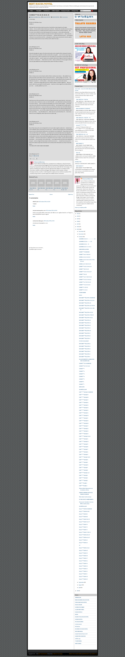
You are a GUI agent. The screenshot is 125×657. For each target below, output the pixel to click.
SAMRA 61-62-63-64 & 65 (84, 257)
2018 (78, 221)
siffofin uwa (77, 638)
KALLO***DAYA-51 (83, 574)
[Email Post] (30, 158)
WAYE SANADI (78, 643)
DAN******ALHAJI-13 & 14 (84, 457)
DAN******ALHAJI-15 (83, 454)
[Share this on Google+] (36, 156)
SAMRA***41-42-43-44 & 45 (39, 15)
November (81, 234)
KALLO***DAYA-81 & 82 (84, 511)
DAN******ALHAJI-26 (83, 428)
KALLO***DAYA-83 (83, 514)
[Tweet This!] (34, 156)
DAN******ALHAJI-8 (83, 470)
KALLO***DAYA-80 (83, 516)
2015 (78, 229)
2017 (78, 224)
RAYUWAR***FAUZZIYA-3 (84, 351)
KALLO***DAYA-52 (83, 571)
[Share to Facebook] (36, 158)
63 (79, 545)
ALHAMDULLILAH (83, 389)
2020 (78, 216)
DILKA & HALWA (78, 604)
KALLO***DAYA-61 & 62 (84, 548)
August (80, 585)
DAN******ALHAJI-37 (83, 400)
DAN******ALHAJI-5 (83, 475)
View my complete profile (81, 207)
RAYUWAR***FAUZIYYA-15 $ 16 (86, 317)
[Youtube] (88, 17)
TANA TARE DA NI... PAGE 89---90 (83, 117)
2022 (78, 213)
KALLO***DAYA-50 (83, 576)
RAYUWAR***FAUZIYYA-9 (84, 333)
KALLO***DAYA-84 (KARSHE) (85, 509)
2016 (78, 226)
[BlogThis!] (34, 158)
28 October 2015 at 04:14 (51, 210)
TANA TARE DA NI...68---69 (82, 134)
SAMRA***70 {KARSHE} (84, 252)
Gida (31, 10)
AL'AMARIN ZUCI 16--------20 (85, 241)
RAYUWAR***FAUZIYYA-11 (84, 328)
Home (51, 194)
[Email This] (32, 158)
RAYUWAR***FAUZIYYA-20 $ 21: (86, 312)
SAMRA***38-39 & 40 (84, 269)
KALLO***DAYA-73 (83, 529)
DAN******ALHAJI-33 (83, 410)
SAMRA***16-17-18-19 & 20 (85, 282)
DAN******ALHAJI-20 (83, 441)
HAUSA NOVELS (56, 17)
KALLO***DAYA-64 (83, 542)
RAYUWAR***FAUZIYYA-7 (84, 338)
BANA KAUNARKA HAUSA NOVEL (82, 600)
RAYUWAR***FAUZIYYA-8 (84, 335)
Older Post (70, 194)
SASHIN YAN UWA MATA (80, 636)
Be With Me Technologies (57, 653)
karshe (80, 295)
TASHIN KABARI (82, 292)
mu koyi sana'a (78, 624)
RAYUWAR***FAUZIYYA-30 (85, 303)
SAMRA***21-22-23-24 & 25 (85, 279)
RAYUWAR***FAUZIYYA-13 (85, 322)
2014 (78, 590)
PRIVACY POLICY (72, 653)
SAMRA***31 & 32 (83, 274)
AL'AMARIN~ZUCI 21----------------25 (87, 239)
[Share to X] (35, 158)
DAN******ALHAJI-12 (83, 459)
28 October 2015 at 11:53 (49, 220)
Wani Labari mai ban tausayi (85, 496)
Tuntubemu (47, 10)
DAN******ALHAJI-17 (83, 449)
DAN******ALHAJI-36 (83, 402)
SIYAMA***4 (81, 376)
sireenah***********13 (81, 125)
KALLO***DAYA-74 (83, 524)
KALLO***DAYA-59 (83, 553)
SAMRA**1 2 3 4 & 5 (83, 290)
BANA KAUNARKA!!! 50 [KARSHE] (83, 108)
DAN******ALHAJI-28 (83, 423)
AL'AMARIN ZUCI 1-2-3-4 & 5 (85, 246)
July (79, 587)
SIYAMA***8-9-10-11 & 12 (84, 366)
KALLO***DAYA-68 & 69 (84, 534)
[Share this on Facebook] (33, 156)
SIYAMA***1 (81, 384)
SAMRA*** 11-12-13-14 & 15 (84, 284)
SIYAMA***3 (81, 379)
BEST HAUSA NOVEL (41, 3)
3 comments (65, 17)
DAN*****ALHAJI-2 (83, 485)
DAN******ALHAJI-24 (83, 433)
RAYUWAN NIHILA (79, 631)
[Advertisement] (45, 254)
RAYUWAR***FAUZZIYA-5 (84, 346)
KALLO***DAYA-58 (83, 555)
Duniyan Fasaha (65, 10)
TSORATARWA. (78, 641)
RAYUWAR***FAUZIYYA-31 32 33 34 (86, 300)
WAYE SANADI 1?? (79, 166)
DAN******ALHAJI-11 (83, 462)
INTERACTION (78, 161)
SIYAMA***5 (81, 374)
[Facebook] (81, 17)
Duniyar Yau (75, 10)
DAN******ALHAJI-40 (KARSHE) (86, 392)
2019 (78, 218)
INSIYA (76, 614)
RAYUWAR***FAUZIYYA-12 (85, 325)
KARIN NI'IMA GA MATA (84, 249)
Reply (34, 206)
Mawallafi (38, 10)
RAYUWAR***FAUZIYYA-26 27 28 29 (87, 305)
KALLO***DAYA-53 (83, 568)
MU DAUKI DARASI (79, 621)
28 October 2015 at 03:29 (44, 201)
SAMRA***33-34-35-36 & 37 (85, 271)
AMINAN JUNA (78, 597)
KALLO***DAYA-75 (83, 527)
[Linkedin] (83, 17)
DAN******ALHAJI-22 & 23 (84, 436)
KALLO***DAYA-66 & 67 (84, 537)
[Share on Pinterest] (38, 156)
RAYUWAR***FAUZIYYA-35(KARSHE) (87, 297)
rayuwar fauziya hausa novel (81, 633)
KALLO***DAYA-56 (83, 561)
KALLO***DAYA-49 (83, 579)
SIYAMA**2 (81, 381)
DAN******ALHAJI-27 (83, 426)
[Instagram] (85, 17)
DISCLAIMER (78, 653)
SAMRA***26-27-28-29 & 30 (85, 277)
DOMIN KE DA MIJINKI (79, 607)
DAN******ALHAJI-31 (83, 418)
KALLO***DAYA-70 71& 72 (84, 532)
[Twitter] (79, 17)
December (81, 231)
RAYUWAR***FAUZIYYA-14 (85, 320)
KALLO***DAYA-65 (83, 540)
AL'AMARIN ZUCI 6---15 (84, 244)
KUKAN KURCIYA (78, 619)
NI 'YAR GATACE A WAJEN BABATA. (86, 499)
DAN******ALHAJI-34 (83, 407)
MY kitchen (77, 626)
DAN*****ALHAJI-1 (83, 483)
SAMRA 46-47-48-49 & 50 (85, 264)
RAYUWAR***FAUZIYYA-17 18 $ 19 (86, 315)
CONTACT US (94, 653)
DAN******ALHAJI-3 (83, 480)
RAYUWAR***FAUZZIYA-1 (84, 356)
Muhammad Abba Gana (87, 179)
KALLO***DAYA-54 (83, 566)
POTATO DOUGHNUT (84, 341)
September (81, 582)
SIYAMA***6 (81, 371)
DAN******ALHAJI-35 (83, 405)
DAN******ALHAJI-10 (83, 465)
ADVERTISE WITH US (86, 653)
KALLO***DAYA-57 (83, 558)
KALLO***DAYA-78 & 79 (84, 519)
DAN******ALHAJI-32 (83, 413)
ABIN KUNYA (81, 387)
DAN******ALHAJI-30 (83, 415)
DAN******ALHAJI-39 (83, 394)
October (80, 236)
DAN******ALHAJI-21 (83, 439)
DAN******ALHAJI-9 (83, 467)
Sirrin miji (78, 152)
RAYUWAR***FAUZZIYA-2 (84, 354)
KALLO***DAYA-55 (83, 563)
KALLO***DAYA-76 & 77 (84, 522)
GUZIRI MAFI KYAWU (79, 609)
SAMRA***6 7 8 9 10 (83, 287)
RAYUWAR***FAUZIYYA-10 (85, 330)
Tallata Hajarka (55, 10)
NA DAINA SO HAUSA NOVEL (81, 629)
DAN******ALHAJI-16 (83, 452)
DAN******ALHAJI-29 (83, 420)
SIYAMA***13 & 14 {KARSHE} (85, 363)
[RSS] (92, 17)
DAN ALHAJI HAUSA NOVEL (81, 602)
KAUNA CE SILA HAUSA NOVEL (82, 616)
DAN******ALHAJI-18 (83, 446)
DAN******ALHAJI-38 (83, 397)
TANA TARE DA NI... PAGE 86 (82, 99)
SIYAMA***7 (81, 368)
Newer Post (31, 194)
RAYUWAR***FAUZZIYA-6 (84, 343)
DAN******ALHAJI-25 (83, 431)
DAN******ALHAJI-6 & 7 (84, 472)
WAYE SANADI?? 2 (80, 143)
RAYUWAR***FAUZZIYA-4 (84, 348)
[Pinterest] (90, 17)
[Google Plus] (76, 17)
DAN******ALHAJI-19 (83, 444)
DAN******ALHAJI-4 (83, 478)
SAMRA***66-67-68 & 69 (84, 254)
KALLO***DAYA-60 (83, 550)
